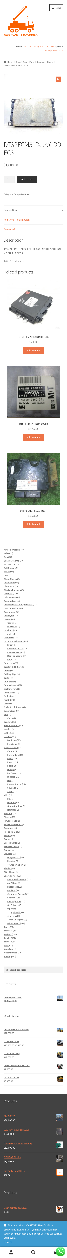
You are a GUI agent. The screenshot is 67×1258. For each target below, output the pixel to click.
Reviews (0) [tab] (10, 229)
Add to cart (27, 179)
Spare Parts (28, 62)
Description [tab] (10, 210)
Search (33, 1252)
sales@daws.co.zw (54, 50)
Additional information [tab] (17, 219)
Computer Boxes (45, 62)
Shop (18, 62)
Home (10, 62)
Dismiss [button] (8, 1242)
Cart (52, 1249)
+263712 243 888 (48, 46)
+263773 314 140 (31, 46)
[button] (58, 79)
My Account (11, 1252)
